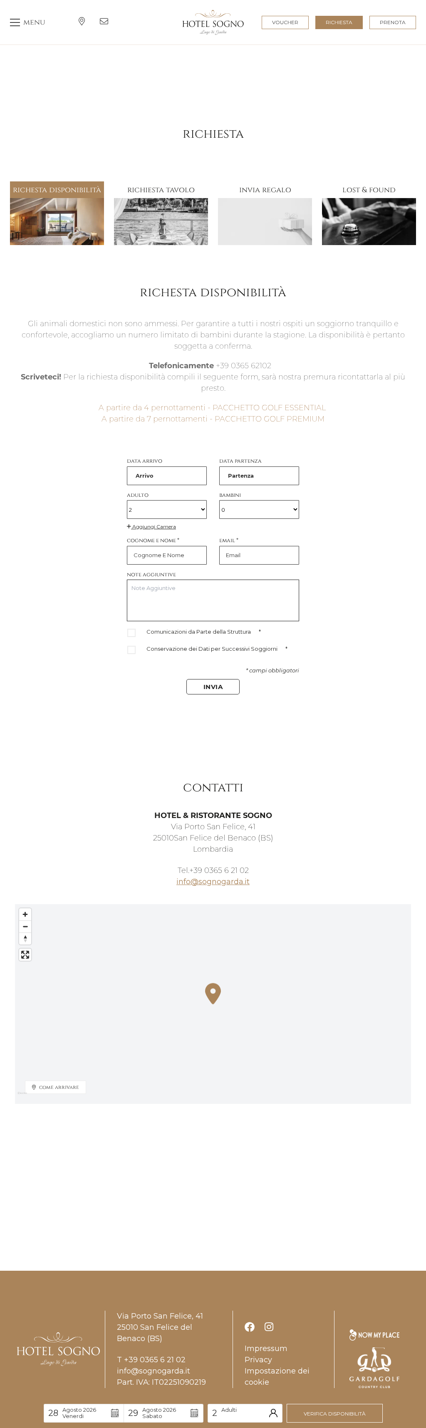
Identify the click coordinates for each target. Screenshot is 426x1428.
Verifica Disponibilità (335, 1414)
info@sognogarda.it (213, 881)
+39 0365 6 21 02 (219, 870)
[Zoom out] (25, 926)
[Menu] (27, 22)
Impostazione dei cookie (277, 1376)
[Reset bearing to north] (25, 938)
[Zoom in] (25, 914)
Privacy (258, 1359)
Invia (213, 687)
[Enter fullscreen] (25, 955)
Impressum (266, 1348)
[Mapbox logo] (22, 1096)
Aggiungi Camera (153, 526)
